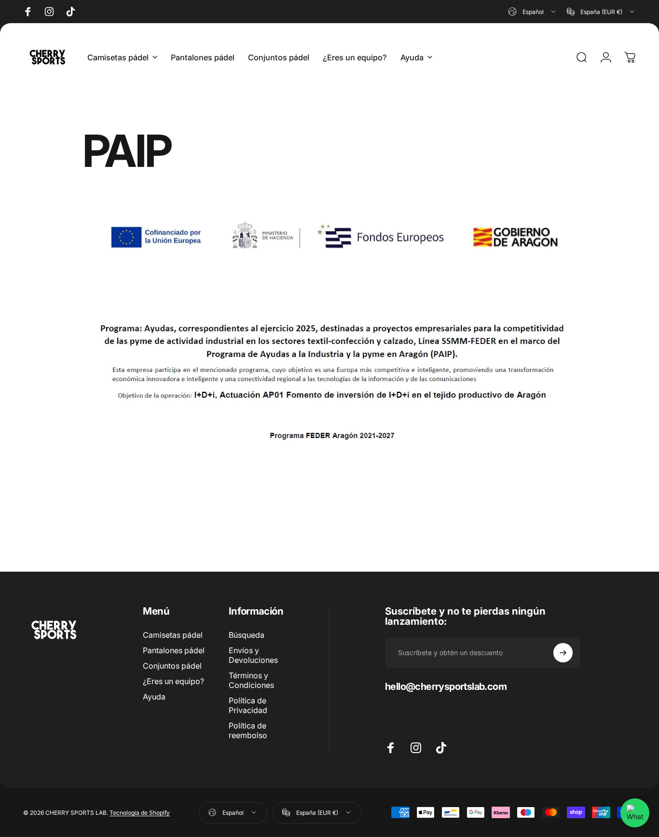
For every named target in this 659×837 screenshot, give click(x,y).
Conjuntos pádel (172, 666)
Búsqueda (246, 635)
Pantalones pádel (174, 650)
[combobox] (532, 11)
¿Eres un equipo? (173, 681)
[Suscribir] (563, 652)
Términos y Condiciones (251, 680)
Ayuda (154, 696)
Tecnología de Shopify (140, 812)
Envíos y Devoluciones (253, 655)
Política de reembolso (248, 730)
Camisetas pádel (173, 635)
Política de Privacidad (248, 705)
